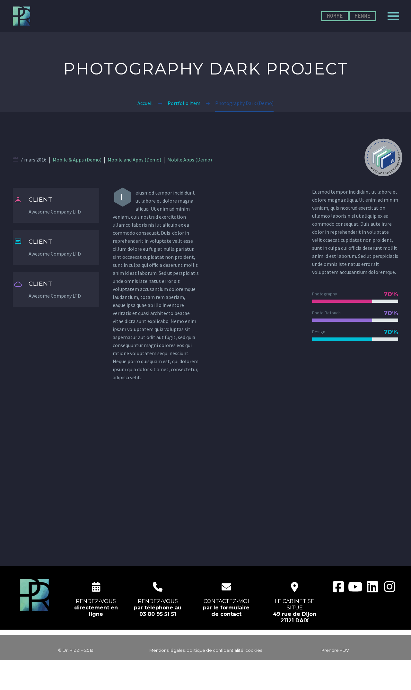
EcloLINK (218, 681)
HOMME (335, 16)
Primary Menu (393, 16)
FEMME (362, 16)
